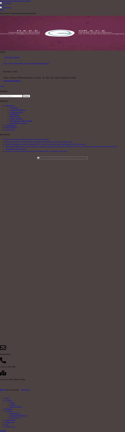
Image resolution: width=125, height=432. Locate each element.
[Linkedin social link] (34, 70)
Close (2, 86)
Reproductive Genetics (18, 123)
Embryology (14, 114)
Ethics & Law (15, 117)
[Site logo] (5, 3)
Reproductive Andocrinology (21, 121)
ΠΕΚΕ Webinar (11, 128)
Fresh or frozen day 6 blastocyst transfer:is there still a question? (27, 139)
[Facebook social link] (21, 70)
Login (12, 403)
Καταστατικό (15, 414)
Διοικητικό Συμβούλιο (18, 416)
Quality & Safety (12, 58)
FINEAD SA (24, 390)
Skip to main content (22, 1)
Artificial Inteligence (18, 110)
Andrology (14, 108)
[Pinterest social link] (30, 70)
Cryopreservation (16, 112)
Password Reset (16, 407)
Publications (9, 106)
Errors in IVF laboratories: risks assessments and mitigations (26, 64)
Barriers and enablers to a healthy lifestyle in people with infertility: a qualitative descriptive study (39, 142)
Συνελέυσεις (10, 130)
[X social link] (26, 70)
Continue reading (12, 81)
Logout (12, 405)
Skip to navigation (7, 1)
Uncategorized (10, 125)
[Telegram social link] (39, 70)
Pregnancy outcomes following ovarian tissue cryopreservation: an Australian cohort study (36, 151)
